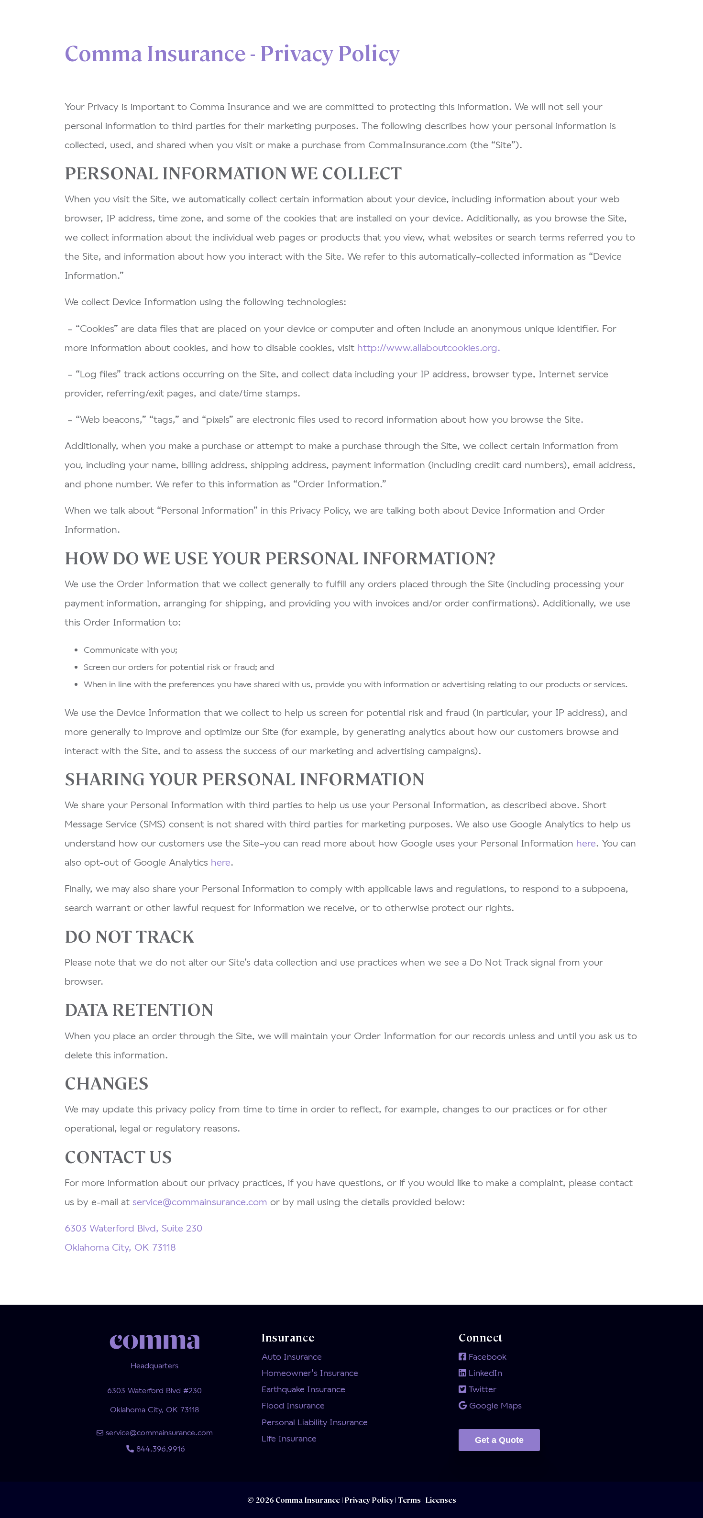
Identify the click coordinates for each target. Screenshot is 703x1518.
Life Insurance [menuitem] (289, 1438)
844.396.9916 (159, 1448)
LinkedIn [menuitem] (484, 1372)
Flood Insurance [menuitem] (293, 1405)
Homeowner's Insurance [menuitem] (310, 1372)
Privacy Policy (369, 1500)
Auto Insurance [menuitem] (292, 1356)
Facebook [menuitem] (486, 1356)
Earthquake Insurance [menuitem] (303, 1389)
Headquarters (154, 1365)
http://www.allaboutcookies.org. (428, 347)
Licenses (440, 1500)
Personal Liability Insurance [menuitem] (315, 1422)
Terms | (411, 1500)
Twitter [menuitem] (481, 1389)
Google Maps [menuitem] (494, 1405)
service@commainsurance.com (199, 1201)
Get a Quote (499, 1440)
